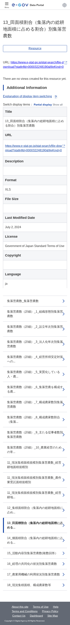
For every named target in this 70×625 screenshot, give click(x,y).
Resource (35, 48)
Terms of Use (41, 606)
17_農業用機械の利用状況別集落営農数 (33, 574)
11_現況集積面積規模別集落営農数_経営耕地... (34, 495)
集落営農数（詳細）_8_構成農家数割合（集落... (33, 419)
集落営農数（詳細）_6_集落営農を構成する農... (35, 389)
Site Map (52, 615)
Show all (58, 104)
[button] (64, 5)
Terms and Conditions (25, 611)
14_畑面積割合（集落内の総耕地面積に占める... (35, 540)
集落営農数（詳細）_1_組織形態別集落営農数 (35, 314)
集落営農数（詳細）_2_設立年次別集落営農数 (35, 329)
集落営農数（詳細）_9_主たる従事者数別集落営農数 (35, 434)
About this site (20, 606)
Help (55, 606)
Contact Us (18, 615)
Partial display (43, 104)
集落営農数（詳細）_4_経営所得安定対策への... (35, 359)
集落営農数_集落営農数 (23, 301)
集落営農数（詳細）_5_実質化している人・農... (33, 374)
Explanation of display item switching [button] (27, 96)
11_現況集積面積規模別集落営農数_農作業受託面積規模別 (34, 480)
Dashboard (36, 615)
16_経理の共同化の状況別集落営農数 (32, 563)
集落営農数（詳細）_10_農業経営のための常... (34, 450)
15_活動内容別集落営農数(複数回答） (32, 553)
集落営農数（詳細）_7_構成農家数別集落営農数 (35, 404)
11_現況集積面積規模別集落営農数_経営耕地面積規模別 (34, 465)
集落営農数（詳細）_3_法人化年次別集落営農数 (35, 344)
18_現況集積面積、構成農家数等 (29, 585)
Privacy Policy (50, 611)
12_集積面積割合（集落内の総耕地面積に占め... (35, 510)
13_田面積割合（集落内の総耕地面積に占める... (35, 525)
